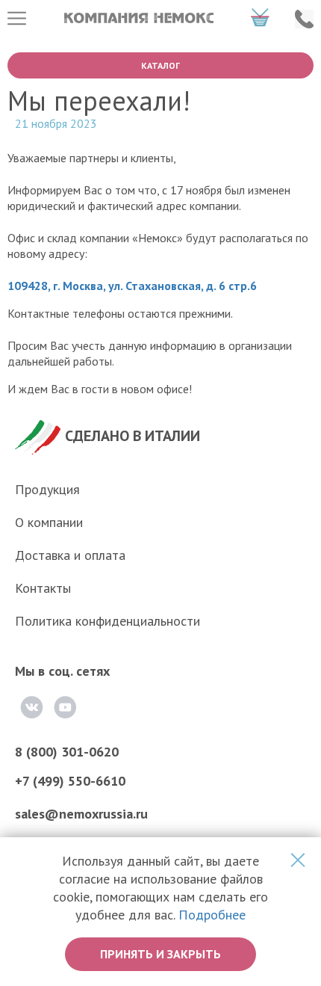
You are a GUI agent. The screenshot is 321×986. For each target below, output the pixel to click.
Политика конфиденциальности (107, 620)
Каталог (160, 65)
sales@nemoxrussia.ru (81, 813)
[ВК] (31, 707)
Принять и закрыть (160, 953)
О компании (49, 522)
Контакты (43, 588)
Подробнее (212, 914)
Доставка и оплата (70, 555)
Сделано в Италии (132, 436)
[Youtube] (65, 707)
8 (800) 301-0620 (67, 751)
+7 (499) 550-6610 (70, 780)
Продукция (47, 489)
